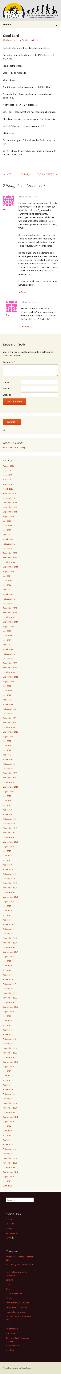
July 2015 (7, 1071)
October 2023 (9, 617)
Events (25, 40)
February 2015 (9, 1094)
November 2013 (10, 1162)
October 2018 (9, 892)
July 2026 (7, 470)
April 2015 (7, 1085)
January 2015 (9, 1098)
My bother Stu (12, 1328)
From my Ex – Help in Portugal (39, 174)
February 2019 (9, 874)
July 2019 (7, 851)
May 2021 (7, 750)
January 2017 (9, 988)
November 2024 (10, 557)
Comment (9, 361)
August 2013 (8, 1176)
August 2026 (8, 466)
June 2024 (7, 580)
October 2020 (9, 782)
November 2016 (10, 997)
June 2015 (7, 1075)
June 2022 (7, 690)
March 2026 (8, 488)
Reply (23, 292)
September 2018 (10, 897)
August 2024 (8, 571)
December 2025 (10, 502)
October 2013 (9, 1167)
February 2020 (9, 819)
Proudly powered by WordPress (17, 1368)
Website (7, 394)
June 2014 (7, 1130)
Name (7, 382)
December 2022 (10, 663)
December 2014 (10, 1103)
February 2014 (9, 1149)
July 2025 (7, 521)
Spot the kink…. (13, 1333)
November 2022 (10, 667)
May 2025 (7, 530)
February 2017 (9, 984)
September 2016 (10, 1007)
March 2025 (8, 539)
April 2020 (7, 809)
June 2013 (7, 1185)
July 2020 (7, 796)
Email (6, 388)
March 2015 (8, 1089)
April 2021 (7, 754)
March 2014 (8, 1144)
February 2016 (9, 1039)
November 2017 (10, 942)
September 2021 (10, 731)
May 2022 (7, 695)
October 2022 (9, 672)
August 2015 (8, 1066)
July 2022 (7, 686)
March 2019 (8, 869)
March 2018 (8, 924)
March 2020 (8, 814)
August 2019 (8, 846)
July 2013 (7, 1181)
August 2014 (8, 1121)
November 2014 (10, 1107)
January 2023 (9, 658)
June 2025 (7, 525)
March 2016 (8, 1034)
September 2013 (10, 1172)
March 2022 (8, 704)
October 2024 (9, 562)
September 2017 (10, 952)
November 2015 (10, 1052)
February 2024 (9, 599)
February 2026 (9, 493)
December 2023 (10, 608)
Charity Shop (12, 421)
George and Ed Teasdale (17, 1307)
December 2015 (10, 1048)
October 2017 (9, 947)
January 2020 (9, 823)
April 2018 (7, 919)
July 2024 (7, 576)
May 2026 (7, 479)
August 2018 (8, 901)
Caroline (9, 1279)
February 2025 (9, 544)
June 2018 (7, 910)
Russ (35, 40)
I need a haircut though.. (16, 1312)
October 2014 (9, 1112)
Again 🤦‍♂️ (10, 1237)
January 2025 (9, 548)
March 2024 (8, 594)
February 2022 (9, 709)
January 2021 (9, 768)
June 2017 (7, 965)
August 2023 (8, 626)
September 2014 (10, 1117)
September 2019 (10, 842)
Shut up (9, 1228)
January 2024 (9, 603)
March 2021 (8, 759)
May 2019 (7, 860)
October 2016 (9, 1002)
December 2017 (10, 938)
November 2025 (10, 507)
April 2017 (7, 974)
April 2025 (7, 534)
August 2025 (8, 516)
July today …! (12, 1233)
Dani (8, 1289)
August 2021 (8, 736)
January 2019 (9, 878)
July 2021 (7, 741)
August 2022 (8, 681)
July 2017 (7, 961)
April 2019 (7, 864)
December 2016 (10, 993)
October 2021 (9, 727)
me (7, 1324)
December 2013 (10, 1158)
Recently (10, 1223)
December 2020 (10, 773)
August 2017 (8, 956)
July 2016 (7, 1016)
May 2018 (7, 915)
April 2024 (7, 589)
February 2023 (9, 654)
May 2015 (7, 1080)
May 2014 (7, 1135)
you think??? (11, 1350)
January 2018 (9, 933)
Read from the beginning (14, 447)
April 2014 (7, 1140)
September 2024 (10, 566)
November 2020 (10, 777)
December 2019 (10, 828)
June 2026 (7, 475)
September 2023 (10, 621)
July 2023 (7, 631)
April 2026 (7, 484)
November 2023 (10, 612)
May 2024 (7, 585)
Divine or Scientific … (15, 1293)
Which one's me (13, 1345)
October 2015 (9, 1057)
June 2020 (7, 800)
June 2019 (7, 855)
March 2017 (8, 979)
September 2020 (10, 787)
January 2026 (9, 498)
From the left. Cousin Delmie (18, 1302)
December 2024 (10, 553)
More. (8, 174)
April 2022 (7, 699)
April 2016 (7, 1030)
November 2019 (10, 832)
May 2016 (7, 1025)
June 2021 (7, 745)
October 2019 (9, 837)
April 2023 (7, 644)
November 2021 (10, 722)
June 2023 (7, 635)
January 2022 (9, 713)
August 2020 (8, 791)
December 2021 (10, 718)
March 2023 (8, 649)
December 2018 (10, 883)
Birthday (9, 1219)
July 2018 (7, 906)
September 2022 (10, 676)
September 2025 (10, 511)
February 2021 (9, 764)
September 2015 (10, 1062)
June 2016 (7, 1020)
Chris (8, 1284)
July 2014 (7, 1126)
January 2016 (9, 1043)
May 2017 (7, 970)
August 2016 (8, 1011)
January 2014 (9, 1153)
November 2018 (10, 887)
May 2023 (7, 640)
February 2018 (9, 929)
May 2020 (7, 805)
